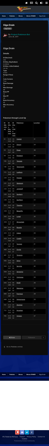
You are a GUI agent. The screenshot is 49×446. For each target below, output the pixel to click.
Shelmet (19, 305)
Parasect (20, 156)
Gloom (19, 144)
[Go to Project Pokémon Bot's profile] (5, 35)
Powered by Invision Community (24, 441)
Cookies (24, 439)
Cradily (19, 238)
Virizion (19, 316)
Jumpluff (20, 189)
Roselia (19, 227)
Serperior (20, 272)
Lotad (19, 216)
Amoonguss (21, 299)
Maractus (20, 288)
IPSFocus (15, 437)
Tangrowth (20, 167)
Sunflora (20, 200)
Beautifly (20, 211)
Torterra (19, 255)
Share (12, 337)
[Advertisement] (24, 405)
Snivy (18, 261)
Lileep (19, 233)
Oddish (19, 139)
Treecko (19, 205)
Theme (21, 437)
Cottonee (20, 277)
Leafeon (19, 172)
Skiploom (20, 183)
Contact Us (41, 437)
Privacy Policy (31, 437)
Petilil (18, 283)
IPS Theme (6, 437)
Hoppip (19, 178)
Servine (19, 266)
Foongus (20, 294)
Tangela (19, 161)
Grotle (19, 249)
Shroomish (20, 222)
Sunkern (20, 194)
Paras (19, 150)
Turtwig (19, 244)
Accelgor (20, 310)
